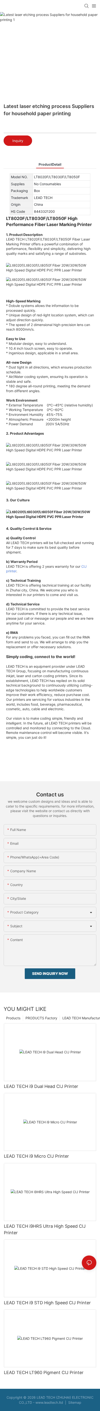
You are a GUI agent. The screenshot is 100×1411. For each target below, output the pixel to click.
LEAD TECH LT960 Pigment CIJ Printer (43, 1372)
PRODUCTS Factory (41, 1018)
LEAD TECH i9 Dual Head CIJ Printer (41, 1086)
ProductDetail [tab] (50, 164)
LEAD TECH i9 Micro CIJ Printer (36, 1156)
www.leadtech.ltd (49, 1402)
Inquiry (17, 141)
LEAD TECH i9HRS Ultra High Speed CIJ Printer (45, 1229)
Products (13, 1018)
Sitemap (74, 1402)
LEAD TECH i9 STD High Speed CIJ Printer (47, 1302)
